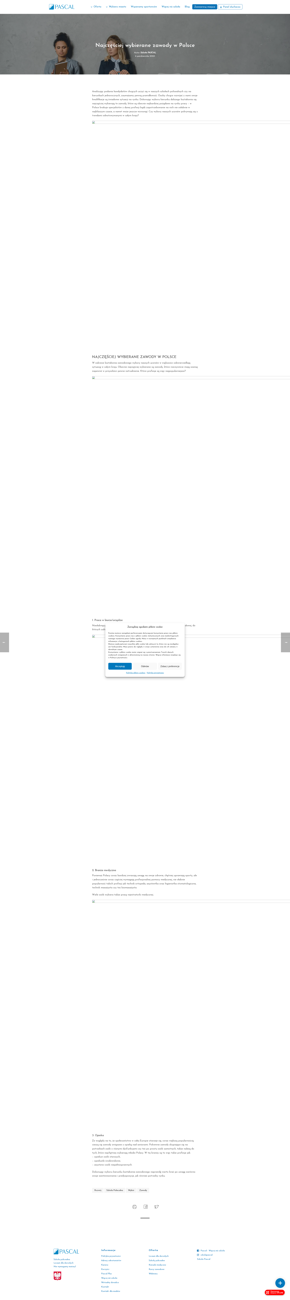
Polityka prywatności (155, 673)
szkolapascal (207, 1255)
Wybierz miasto (117, 7)
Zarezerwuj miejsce (204, 7)
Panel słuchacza (231, 7)
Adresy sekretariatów (111, 1260)
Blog (187, 7)
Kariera (104, 1265)
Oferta (97, 7)
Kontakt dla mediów (110, 1291)
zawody (143, 1190)
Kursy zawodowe (156, 1269)
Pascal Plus (106, 1274)
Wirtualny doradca (110, 1282)
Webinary (153, 1274)
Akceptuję (120, 666)
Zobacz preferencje (169, 666)
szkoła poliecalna (114, 1190)
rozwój (97, 1190)
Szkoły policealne (157, 1260)
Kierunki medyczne (157, 1265)
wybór (131, 1190)
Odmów (145, 666)
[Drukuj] (134, 1206)
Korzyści (105, 1269)
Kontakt (105, 1287)
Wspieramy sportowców (144, 7)
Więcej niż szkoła (171, 7)
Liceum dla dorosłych (159, 1256)
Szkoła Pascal (203, 1259)
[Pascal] (61, 7)
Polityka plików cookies (135, 673)
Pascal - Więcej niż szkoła (213, 1251)
